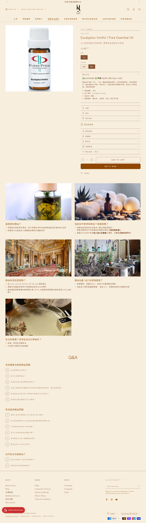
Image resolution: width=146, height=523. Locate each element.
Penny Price (85, 33)
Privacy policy (36, 516)
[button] (128, 9)
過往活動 (9, 499)
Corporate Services (43, 489)
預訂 (91, 66)
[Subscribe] (139, 486)
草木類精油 (89, 29)
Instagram (68, 489)
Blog (7, 489)
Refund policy (25, 516)
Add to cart (118, 160)
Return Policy (40, 495)
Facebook (68, 485)
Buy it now (111, 166)
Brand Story (10, 485)
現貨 (84, 66)
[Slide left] (7, 2)
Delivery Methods (42, 492)
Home (82, 29)
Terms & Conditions (43, 499)
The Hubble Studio (17, 513)
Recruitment (10, 502)
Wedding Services (12, 495)
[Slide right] (139, 2)
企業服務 (9, 492)
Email (66, 492)
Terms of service (48, 516)
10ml (84, 57)
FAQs (37, 485)
